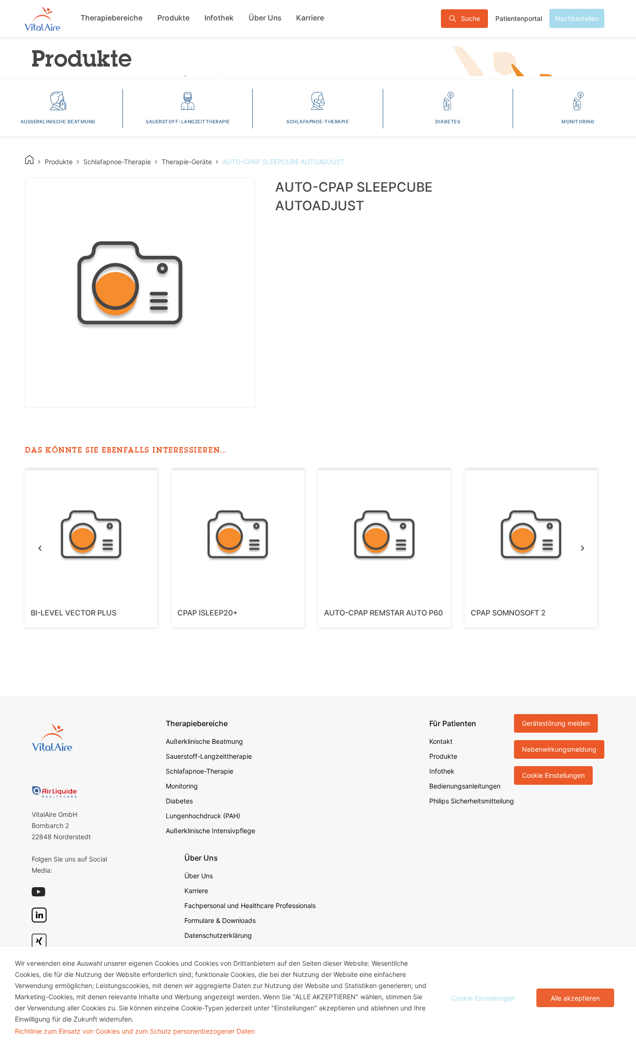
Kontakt (441, 741)
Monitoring (182, 786)
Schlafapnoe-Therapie (199, 771)
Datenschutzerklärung (218, 935)
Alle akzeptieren (575, 998)
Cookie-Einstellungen (483, 998)
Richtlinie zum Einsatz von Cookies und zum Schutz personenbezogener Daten (135, 1031)
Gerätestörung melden (556, 723)
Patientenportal (518, 18)
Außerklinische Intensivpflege (210, 831)
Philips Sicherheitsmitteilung (471, 801)
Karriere (310, 17)
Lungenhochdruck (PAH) (203, 816)
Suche (470, 18)
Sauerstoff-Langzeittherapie (209, 756)
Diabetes (179, 801)
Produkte (173, 17)
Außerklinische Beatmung (204, 741)
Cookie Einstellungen (553, 775)
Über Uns (265, 17)
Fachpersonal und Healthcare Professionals (250, 905)
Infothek (219, 17)
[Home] (29, 159)
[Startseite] (42, 18)
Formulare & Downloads (220, 920)
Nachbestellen (577, 18)
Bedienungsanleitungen (465, 786)
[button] (40, 548)
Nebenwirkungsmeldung (559, 749)
